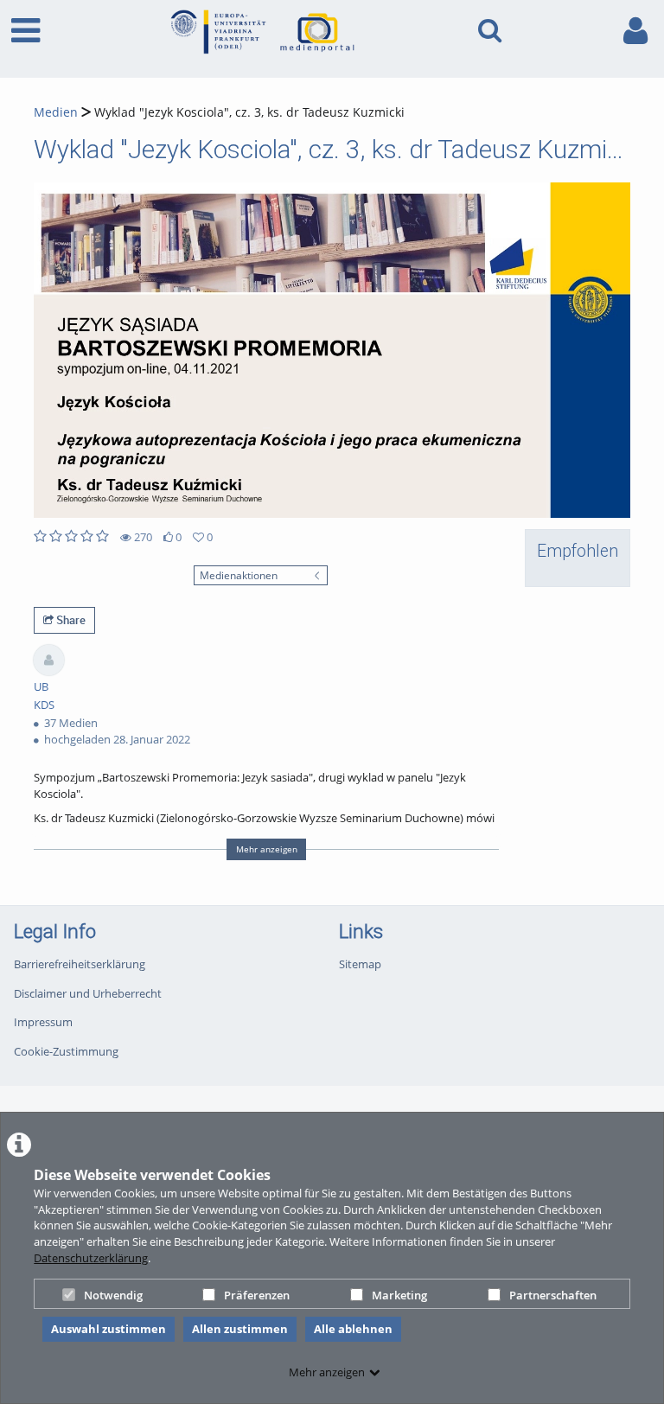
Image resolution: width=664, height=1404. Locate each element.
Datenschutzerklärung (91, 1258)
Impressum (43, 1022)
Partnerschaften (553, 1295)
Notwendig (113, 1295)
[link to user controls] (635, 31)
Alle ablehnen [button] (353, 1329)
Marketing (399, 1295)
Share (70, 620)
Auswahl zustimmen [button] (108, 1329)
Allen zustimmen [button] (240, 1329)
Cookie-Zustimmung (66, 1051)
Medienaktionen (239, 575)
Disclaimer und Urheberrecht (88, 993)
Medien (56, 112)
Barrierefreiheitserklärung (79, 964)
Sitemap (360, 964)
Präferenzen (257, 1295)
